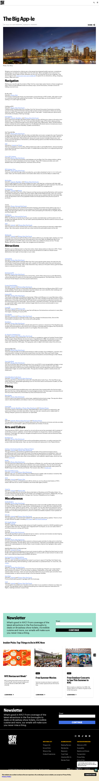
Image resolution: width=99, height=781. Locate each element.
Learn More (8, 695)
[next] (94, 655)
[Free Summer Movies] (48, 658)
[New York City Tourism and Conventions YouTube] (86, 736)
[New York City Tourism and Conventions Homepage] (13, 740)
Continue (74, 630)
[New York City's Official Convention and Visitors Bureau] (70, 769)
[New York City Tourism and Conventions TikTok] (83, 736)
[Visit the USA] (87, 769)
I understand (90, 775)
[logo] (2, 2)
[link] (26, 76)
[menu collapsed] (97, 3)
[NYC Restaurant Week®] (17, 658)
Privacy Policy (6, 776)
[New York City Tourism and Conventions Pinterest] (89, 736)
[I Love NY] (79, 769)
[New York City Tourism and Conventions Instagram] (76, 736)
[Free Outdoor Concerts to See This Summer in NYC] (79, 658)
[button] (91, 25)
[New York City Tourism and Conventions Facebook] (79, 736)
